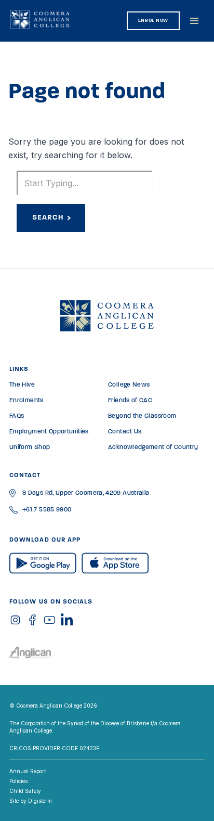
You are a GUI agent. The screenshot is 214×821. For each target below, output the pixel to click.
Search (47, 218)
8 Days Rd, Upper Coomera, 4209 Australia (85, 493)
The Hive (22, 385)
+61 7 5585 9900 (46, 510)
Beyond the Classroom (142, 416)
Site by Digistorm (30, 801)
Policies (18, 781)
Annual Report (27, 771)
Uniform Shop (29, 447)
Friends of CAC (130, 400)
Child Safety (25, 791)
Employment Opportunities (49, 432)
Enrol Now (153, 20)
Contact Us (125, 432)
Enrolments (26, 400)
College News (129, 385)
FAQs (16, 416)
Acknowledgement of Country (153, 447)
